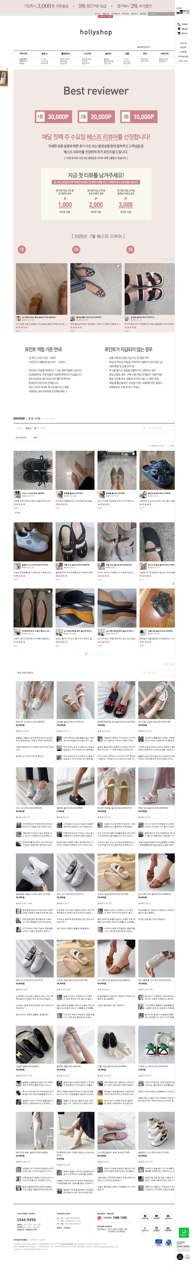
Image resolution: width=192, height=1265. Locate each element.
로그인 (97, 14)
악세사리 (165, 53)
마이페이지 (115, 14)
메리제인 (63, 61)
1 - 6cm (126, 59)
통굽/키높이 (64, 59)
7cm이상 (126, 61)
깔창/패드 (162, 61)
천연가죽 (44, 63)
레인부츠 (144, 59)
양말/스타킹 (163, 59)
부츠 (145, 53)
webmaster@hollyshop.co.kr (108, 1247)
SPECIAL (24, 53)
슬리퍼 (108, 53)
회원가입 (105, 14)
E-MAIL (42, 1239)
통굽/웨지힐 (108, 61)
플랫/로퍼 (65, 53)
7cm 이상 (44, 61)
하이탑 (84, 61)
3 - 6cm (43, 59)
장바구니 (134, 14)
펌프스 (44, 53)
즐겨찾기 (143, 14)
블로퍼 (106, 59)
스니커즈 (87, 53)
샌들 (127, 53)
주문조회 (125, 14)
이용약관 (33, 1239)
